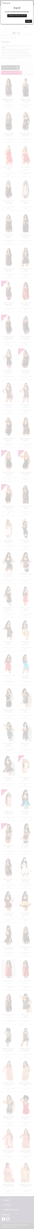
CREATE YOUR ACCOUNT (17, 15)
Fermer (28, 21)
